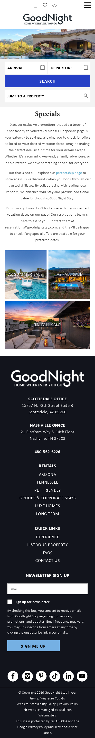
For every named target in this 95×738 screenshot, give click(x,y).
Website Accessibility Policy (36, 704)
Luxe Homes (47, 506)
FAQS (47, 553)
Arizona (47, 474)
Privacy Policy (68, 704)
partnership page (69, 173)
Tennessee (47, 482)
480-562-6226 (47, 451)
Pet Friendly (47, 490)
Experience (47, 537)
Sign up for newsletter (32, 601)
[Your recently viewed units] (54, 4)
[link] (26, 274)
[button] (87, 5)
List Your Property (47, 545)
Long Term (47, 514)
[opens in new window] (13, 676)
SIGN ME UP (33, 646)
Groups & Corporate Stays (47, 498)
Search (47, 81)
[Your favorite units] (45, 4)
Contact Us (47, 560)
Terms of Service (66, 727)
